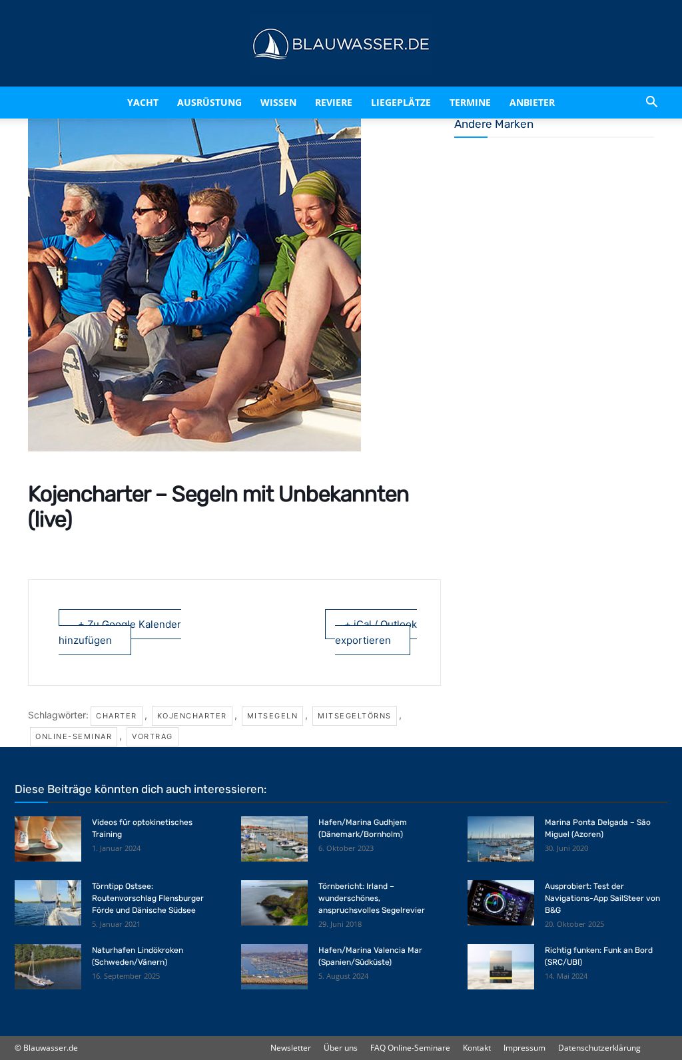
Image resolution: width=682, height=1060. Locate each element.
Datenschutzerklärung (599, 1047)
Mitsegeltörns (355, 715)
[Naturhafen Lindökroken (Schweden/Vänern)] (48, 967)
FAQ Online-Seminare (410, 1047)
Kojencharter (192, 715)
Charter (116, 715)
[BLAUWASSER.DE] (341, 44)
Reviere (333, 102)
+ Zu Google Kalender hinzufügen (120, 632)
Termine (470, 102)
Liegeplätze (401, 102)
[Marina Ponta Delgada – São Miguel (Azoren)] (501, 839)
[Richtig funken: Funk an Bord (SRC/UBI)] (501, 967)
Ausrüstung (209, 102)
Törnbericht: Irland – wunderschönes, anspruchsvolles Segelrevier (371, 898)
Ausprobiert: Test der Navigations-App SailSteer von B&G (602, 898)
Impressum (524, 1047)
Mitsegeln (272, 715)
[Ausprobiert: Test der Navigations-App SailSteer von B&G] (501, 903)
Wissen (278, 102)
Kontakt (477, 1047)
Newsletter (290, 1047)
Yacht (143, 102)
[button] (651, 103)
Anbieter (532, 102)
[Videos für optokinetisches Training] (48, 839)
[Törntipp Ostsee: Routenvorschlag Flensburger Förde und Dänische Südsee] (48, 903)
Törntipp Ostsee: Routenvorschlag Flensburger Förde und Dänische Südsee (148, 898)
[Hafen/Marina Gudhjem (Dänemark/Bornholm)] (274, 839)
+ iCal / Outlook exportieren (376, 632)
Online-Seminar (73, 736)
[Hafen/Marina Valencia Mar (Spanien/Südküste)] (274, 967)
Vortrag (152, 736)
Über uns (341, 1047)
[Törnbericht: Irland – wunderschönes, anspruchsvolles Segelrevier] (274, 903)
